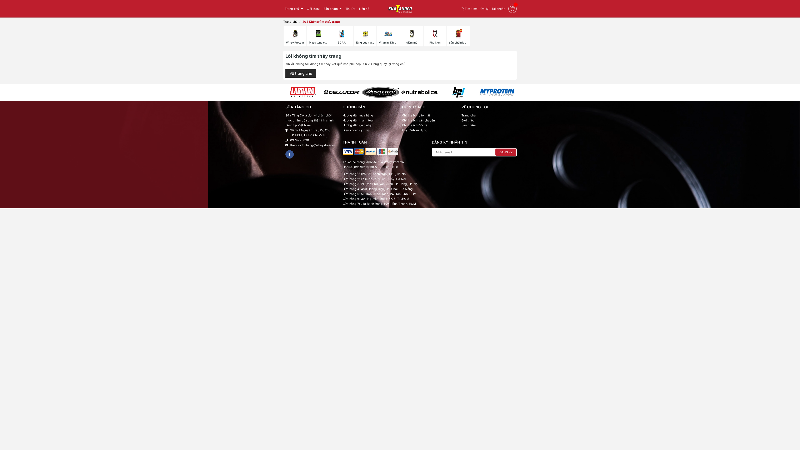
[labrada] (302, 92)
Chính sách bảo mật (416, 115)
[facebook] (289, 154)
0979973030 (299, 140)
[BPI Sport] (458, 92)
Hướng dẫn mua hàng (358, 115)
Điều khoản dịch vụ (356, 130)
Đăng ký (506, 152)
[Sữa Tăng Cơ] (348, 151)
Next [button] (514, 92)
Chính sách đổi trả (415, 125)
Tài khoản (498, 8)
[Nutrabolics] (419, 92)
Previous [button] (286, 92)
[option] (302, 92)
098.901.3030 (388, 167)
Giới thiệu (468, 120)
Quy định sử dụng (414, 130)
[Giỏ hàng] (512, 9)
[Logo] (400, 9)
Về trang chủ (301, 73)
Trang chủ (468, 115)
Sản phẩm (468, 125)
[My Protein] (497, 92)
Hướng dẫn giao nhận (358, 125)
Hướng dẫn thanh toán (358, 120)
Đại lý (485, 8)
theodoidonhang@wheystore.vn (312, 145)
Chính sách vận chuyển (418, 120)
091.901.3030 (364, 167)
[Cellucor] (341, 92)
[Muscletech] (380, 92)
